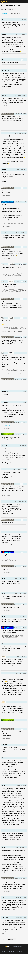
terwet (4, 469)
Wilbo (3, 578)
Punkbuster (5, 402)
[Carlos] (7, 114)
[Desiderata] (7, 434)
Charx (3, 643)
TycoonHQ (5, 391)
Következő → (11, 9)
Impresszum (15, 949)
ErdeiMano (5, 445)
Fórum (21, 949)
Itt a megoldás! (6, 425)
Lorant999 (5, 917)
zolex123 (4, 744)
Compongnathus (6, 757)
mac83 (4, 34)
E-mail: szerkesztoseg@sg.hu (7, 951)
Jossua (4, 232)
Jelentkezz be (5, 13)
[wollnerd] (7, 264)
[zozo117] (3, 657)
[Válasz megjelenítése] (22, 60)
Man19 (4, 673)
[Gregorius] (7, 552)
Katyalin (4, 19)
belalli (3, 785)
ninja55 (4, 169)
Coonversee (5, 133)
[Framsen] (7, 202)
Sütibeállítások (19, 951)
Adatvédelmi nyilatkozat (6, 949)
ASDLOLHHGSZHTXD (7, 70)
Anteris (4, 59)
